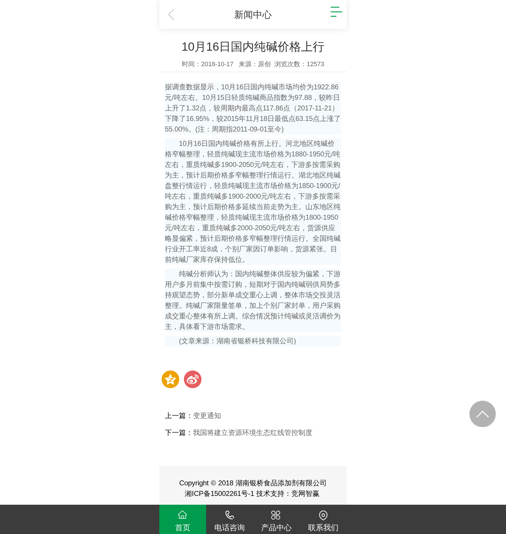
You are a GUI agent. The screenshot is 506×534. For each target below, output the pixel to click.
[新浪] (192, 379)
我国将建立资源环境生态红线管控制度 (252, 432)
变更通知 (207, 415)
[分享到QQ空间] (170, 379)
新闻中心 (253, 14)
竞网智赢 (306, 493)
